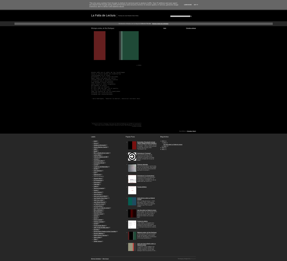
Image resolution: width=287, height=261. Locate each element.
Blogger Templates (96, 258)
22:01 (100, 123)
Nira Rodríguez (128, 125)
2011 (163, 149)
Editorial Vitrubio (109, 125)
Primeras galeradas (142, 164)
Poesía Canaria (137, 125)
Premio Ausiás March (99, 225)
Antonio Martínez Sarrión (100, 147)
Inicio (164, 28)
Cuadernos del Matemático (101, 166)
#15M (95, 141)
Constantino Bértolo (99, 162)
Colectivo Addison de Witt (100, 156)
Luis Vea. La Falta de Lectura (101, 208)
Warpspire (193, 258)
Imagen (96, 190)
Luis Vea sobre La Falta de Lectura (146, 210)
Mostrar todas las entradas (160, 23)
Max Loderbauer (98, 210)
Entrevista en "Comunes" (144, 153)
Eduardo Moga (98, 178)
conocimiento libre (98, 160)
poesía (95, 217)
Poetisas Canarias (136, 126)
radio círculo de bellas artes (101, 227)
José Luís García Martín (100, 196)
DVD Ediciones (98, 170)
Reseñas (96, 229)
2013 (163, 141)
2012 (163, 147)
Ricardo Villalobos (98, 233)
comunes (96, 158)
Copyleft (96, 164)
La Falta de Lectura (103, 15)
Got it (196, 4)
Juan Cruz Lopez (98, 200)
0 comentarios (137, 123)
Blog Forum (106, 258)
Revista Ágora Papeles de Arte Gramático (105, 231)
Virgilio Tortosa (98, 241)
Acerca (103, 125)
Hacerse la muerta (119, 125)
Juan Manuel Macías (99, 202)
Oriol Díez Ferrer (98, 213)
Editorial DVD (97, 174)
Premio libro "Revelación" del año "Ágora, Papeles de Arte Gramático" (147, 142)
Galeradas (96, 184)
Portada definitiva (142, 187)
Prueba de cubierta (142, 221)
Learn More (188, 4)
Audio (95, 149)
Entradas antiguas (191, 28)
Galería (96, 186)
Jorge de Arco (97, 194)
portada (96, 223)
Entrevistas (97, 182)
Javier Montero (98, 192)
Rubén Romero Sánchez (100, 235)
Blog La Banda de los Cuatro (101, 153)
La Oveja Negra (98, 206)
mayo (164, 146)
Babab (95, 151)
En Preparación (98, 180)
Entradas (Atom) (191, 131)
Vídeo (95, 239)
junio (164, 142)
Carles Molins (97, 155)
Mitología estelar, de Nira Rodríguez (102, 28)
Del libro (96, 168)
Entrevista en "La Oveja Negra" (145, 175)
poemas (96, 215)
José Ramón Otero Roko (100, 198)
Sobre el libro (97, 237)
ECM (95, 172)
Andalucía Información (100, 145)
